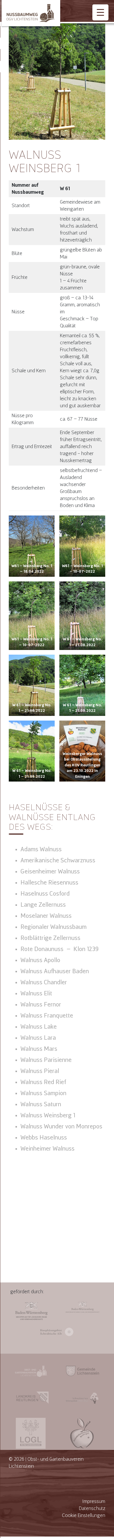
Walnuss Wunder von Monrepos (61, 1126)
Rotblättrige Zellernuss (50, 937)
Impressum (93, 1501)
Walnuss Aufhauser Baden (54, 971)
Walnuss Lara (38, 1037)
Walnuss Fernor (40, 1004)
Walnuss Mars (38, 1048)
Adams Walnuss (41, 849)
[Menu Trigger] (100, 12)
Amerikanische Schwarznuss (57, 860)
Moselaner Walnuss (46, 915)
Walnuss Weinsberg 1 (47, 1115)
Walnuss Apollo (40, 960)
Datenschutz (92, 1508)
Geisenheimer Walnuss (50, 871)
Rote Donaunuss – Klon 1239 (59, 948)
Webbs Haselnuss (43, 1137)
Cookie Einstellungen (83, 1515)
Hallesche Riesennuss (49, 882)
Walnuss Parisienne (46, 1059)
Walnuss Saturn (40, 1104)
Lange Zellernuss (43, 904)
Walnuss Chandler (43, 982)
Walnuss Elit (36, 993)
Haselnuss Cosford (45, 893)
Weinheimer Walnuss (47, 1148)
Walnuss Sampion (43, 1093)
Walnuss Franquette (46, 1015)
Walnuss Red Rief (43, 1082)
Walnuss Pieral (39, 1070)
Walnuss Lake (38, 1026)
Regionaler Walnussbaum (53, 926)
